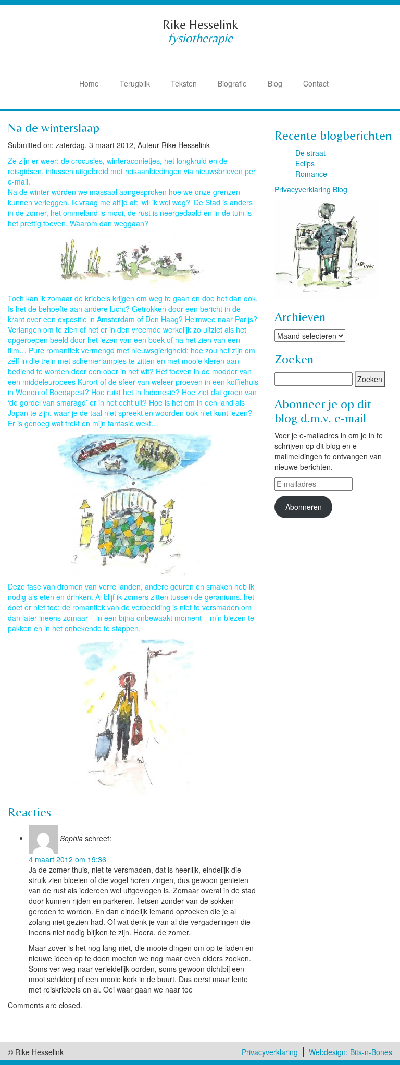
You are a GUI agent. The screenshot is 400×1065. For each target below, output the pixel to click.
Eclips (305, 163)
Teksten (184, 83)
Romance (311, 173)
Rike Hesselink (200, 24)
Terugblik (135, 83)
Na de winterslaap (53, 127)
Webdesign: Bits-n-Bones (350, 1052)
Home (89, 83)
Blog (275, 83)
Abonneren (303, 506)
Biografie (232, 83)
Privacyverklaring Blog (310, 189)
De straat (310, 153)
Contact (316, 83)
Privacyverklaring (270, 1052)
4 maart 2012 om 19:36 (67, 859)
